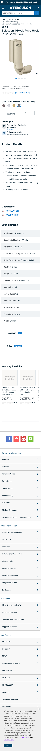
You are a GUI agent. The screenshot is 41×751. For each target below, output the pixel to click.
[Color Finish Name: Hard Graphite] (3, 105)
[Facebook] (9, 439)
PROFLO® (6, 678)
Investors (6, 503)
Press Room (7, 481)
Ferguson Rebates (9, 583)
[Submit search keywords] (36, 13)
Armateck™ (6, 641)
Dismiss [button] (8, 745)
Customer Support (9, 526)
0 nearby (10, 129)
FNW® (4, 656)
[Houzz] (30, 439)
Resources (5, 598)
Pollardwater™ (7, 670)
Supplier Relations (9, 627)
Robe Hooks (27, 24)
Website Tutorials (9, 568)
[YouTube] (23, 439)
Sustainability (7, 495)
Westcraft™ (6, 707)
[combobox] (19, 13)
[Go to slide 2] (19, 78)
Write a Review (25, 93)
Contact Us (6, 539)
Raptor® (5, 692)
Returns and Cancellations (12, 554)
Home (4, 20)
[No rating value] (8, 92)
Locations (6, 547)
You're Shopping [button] (20, 2)
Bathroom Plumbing (10, 22)
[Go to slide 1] (16, 78)
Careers (5, 467)
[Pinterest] (16, 439)
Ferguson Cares (8, 474)
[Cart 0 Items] (38, 7)
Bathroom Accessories (11, 24)
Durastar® (6, 649)
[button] (39, 709)
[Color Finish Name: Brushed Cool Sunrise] (14, 105)
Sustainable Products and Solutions (16, 517)
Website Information (10, 575)
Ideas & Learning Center (12, 605)
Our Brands (6, 635)
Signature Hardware (10, 699)
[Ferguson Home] (20, 7)
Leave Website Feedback (12, 532)
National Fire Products (11, 663)
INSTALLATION (12, 211)
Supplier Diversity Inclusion (13, 619)
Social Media (7, 488)
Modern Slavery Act (10, 510)
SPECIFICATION (12, 215)
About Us (6, 459)
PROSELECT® (7, 685)
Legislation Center (9, 612)
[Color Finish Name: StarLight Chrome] (9, 105)
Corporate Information (11, 453)
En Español (6, 590)
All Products (14, 20)
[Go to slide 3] (22, 78)
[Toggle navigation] (2, 8)
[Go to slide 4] (25, 78)
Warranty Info (7, 561)
